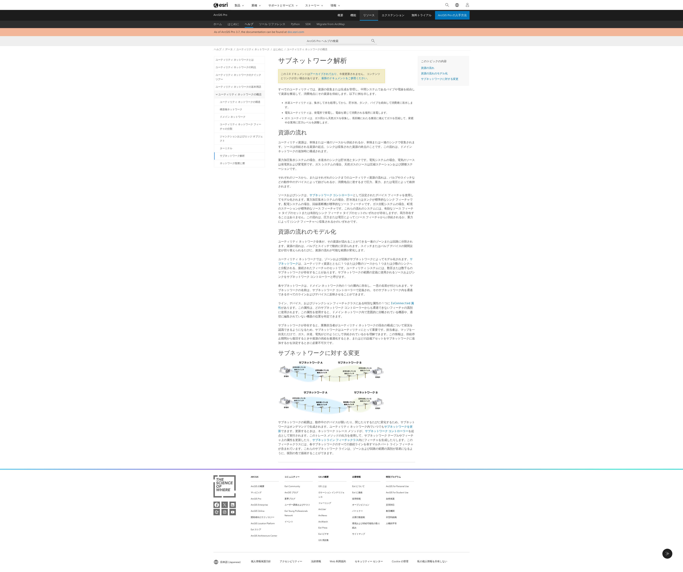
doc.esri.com (295, 32)
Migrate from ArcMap (331, 24)
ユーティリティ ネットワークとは (235, 59)
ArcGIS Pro (220, 15)
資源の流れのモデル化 (434, 73)
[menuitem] (265, 486)
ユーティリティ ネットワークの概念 (307, 49)
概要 (340, 15)
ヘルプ (249, 24)
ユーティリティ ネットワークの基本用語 (238, 86)
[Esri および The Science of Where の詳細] (224, 487)
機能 (353, 15)
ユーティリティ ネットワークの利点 (236, 67)
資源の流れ (427, 68)
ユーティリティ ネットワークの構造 (240, 101)
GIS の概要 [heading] (323, 476)
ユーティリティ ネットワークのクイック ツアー (238, 77)
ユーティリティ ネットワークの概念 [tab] (240, 94)
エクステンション (393, 15)
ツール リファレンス (272, 24)
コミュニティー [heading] (292, 476)
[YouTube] (232, 512)
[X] (224, 505)
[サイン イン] (467, 5)
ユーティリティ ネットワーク (252, 49)
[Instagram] (224, 512)
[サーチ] (373, 41)
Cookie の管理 (400, 561)
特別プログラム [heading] (393, 476)
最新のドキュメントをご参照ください (344, 78)
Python (295, 24)
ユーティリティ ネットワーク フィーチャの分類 (240, 126)
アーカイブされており (323, 74)
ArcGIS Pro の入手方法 (452, 15)
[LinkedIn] (232, 505)
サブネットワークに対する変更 (439, 79)
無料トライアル (421, 15)
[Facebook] (216, 505)
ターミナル (226, 148)
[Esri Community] (216, 512)
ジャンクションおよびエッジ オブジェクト (241, 138)
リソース (369, 15)
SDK (308, 24)
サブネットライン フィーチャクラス (335, 440)
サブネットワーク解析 (232, 155)
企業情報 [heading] (356, 476)
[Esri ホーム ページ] (220, 5)
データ (229, 49)
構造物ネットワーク (231, 109)
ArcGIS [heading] (254, 476)
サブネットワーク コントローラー (331, 195)
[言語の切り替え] (457, 5)
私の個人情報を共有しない (432, 561)
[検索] (447, 5)
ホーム (217, 24)
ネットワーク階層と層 (232, 163)
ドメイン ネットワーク (232, 116)
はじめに (233, 24)
